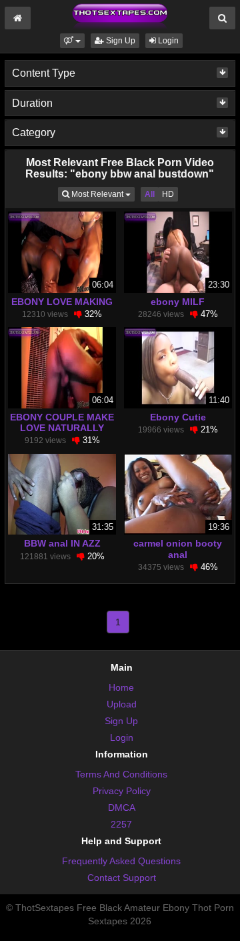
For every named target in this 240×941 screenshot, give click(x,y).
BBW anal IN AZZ (62, 543)
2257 (121, 824)
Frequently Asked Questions (121, 861)
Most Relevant (102, 194)
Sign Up (119, 40)
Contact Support (121, 877)
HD (168, 194)
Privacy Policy (122, 791)
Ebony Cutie (178, 417)
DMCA (121, 807)
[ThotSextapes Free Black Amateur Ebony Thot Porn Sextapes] (120, 16)
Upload (122, 704)
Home (121, 687)
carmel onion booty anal (177, 548)
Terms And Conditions (121, 774)
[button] (72, 40)
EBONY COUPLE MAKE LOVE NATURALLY (62, 422)
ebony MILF (178, 301)
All (150, 194)
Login (167, 40)
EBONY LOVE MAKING (62, 301)
